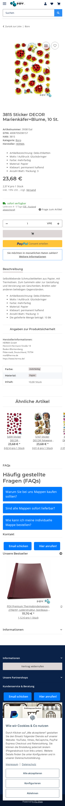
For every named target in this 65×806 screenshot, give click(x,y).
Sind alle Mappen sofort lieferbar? (30, 508)
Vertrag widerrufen (32, 666)
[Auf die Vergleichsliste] (46, 45)
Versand (31, 190)
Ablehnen (32, 793)
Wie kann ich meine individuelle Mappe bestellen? (29, 522)
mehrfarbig (34, 369)
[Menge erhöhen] (58, 223)
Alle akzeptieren (32, 773)
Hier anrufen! (48, 546)
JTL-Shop (38, 801)
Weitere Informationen (32, 256)
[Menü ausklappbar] (4, 2)
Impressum (12, 764)
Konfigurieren (32, 783)
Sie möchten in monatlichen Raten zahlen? (32, 254)
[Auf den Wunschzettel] (55, 45)
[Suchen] (58, 13)
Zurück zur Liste (13, 26)
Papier (32, 375)
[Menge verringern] (7, 223)
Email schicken (18, 546)
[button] (45, 3)
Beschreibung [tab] (13, 269)
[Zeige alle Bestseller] (60, 553)
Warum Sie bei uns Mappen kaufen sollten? (31, 494)
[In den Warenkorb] (5, 37)
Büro (18, 140)
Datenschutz (29, 764)
